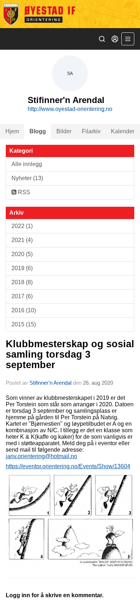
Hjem (12, 131)
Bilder (63, 131)
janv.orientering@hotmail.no (41, 456)
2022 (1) (22, 226)
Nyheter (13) (27, 178)
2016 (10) (23, 310)
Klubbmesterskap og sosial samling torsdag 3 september (70, 355)
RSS (23, 192)
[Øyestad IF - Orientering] (70, 14)
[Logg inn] (114, 38)
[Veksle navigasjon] (127, 38)
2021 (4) (22, 240)
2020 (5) (22, 254)
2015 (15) (23, 324)
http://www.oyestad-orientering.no (70, 109)
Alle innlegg (26, 164)
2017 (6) (22, 296)
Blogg (37, 131)
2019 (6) (22, 268)
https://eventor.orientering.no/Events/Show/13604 (68, 466)
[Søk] (101, 38)
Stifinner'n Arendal (50, 383)
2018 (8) (22, 282)
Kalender (122, 131)
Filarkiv (91, 131)
